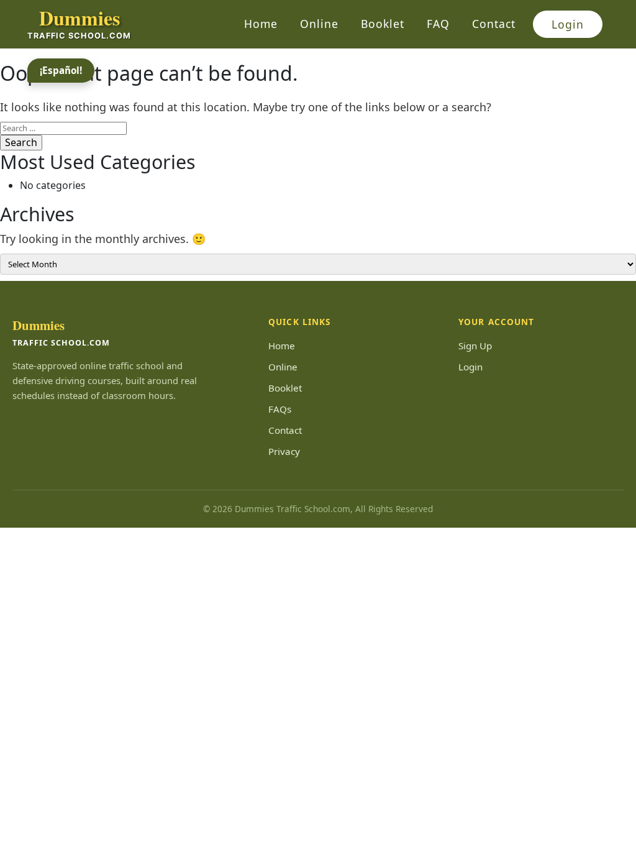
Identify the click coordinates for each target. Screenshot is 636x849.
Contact (494, 23)
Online (319, 23)
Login (568, 24)
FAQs (279, 409)
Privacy (284, 451)
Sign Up (475, 345)
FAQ (438, 23)
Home (261, 23)
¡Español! (61, 70)
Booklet (382, 23)
